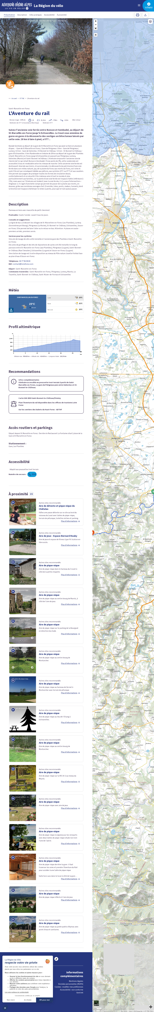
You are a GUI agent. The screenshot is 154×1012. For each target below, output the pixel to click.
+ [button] (95, 21)
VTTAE (22, 98)
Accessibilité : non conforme (71, 989)
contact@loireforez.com (23, 264)
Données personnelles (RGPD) (70, 984)
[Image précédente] (13, 512)
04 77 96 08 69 (24, 261)
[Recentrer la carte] (95, 35)
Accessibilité (49, 15)
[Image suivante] (32, 512)
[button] (95, 28)
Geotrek (79, 992)
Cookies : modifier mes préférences (69, 987)
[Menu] (139, 5)
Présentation (9, 15)
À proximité (62, 15)
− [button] (95, 24)
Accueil (14, 98)
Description (22, 15)
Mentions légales (76, 981)
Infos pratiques (35, 15)
